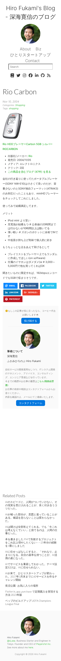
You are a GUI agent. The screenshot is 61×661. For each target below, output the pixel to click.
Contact (32, 60)
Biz (38, 49)
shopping (13, 108)
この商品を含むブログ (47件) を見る (29, 171)
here (30, 647)
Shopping (20, 105)
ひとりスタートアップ (30, 54)
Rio (30, 156)
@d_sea (11, 640)
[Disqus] (30, 449)
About (25, 49)
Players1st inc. (43, 644)
